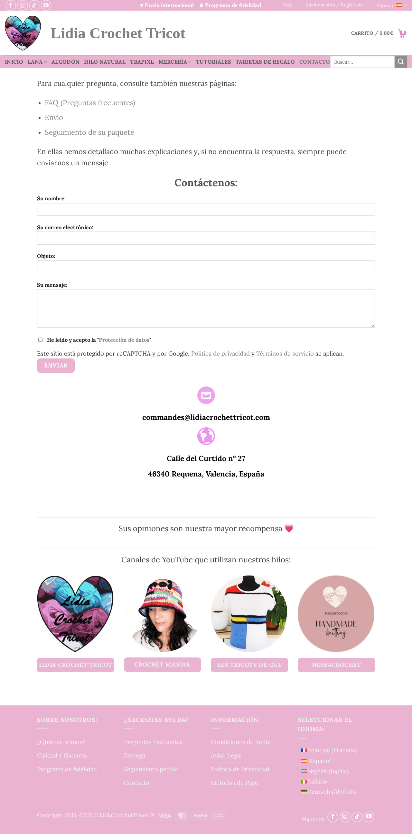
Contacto (314, 61)
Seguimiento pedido (151, 769)
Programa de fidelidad (67, 769)
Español (386, 5)
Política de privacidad (220, 353)
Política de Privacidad (240, 769)
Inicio (14, 61)
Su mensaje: (52, 284)
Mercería (173, 61)
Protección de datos (124, 339)
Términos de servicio (285, 353)
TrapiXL (142, 61)
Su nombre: (51, 198)
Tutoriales (213, 61)
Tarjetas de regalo (265, 61)
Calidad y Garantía (62, 755)
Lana (35, 61)
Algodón (66, 61)
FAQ (287, 5)
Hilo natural (105, 61)
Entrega (134, 755)
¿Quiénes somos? (61, 742)
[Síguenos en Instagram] (22, 5)
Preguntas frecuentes (153, 742)
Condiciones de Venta (241, 742)
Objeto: (46, 255)
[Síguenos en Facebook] (10, 5)
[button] (379, 33)
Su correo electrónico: (65, 227)
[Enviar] (401, 62)
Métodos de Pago (234, 782)
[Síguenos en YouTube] (46, 5)
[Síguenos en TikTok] (34, 5)
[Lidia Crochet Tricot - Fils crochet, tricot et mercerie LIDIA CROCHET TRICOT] (23, 33)
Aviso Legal (226, 755)
